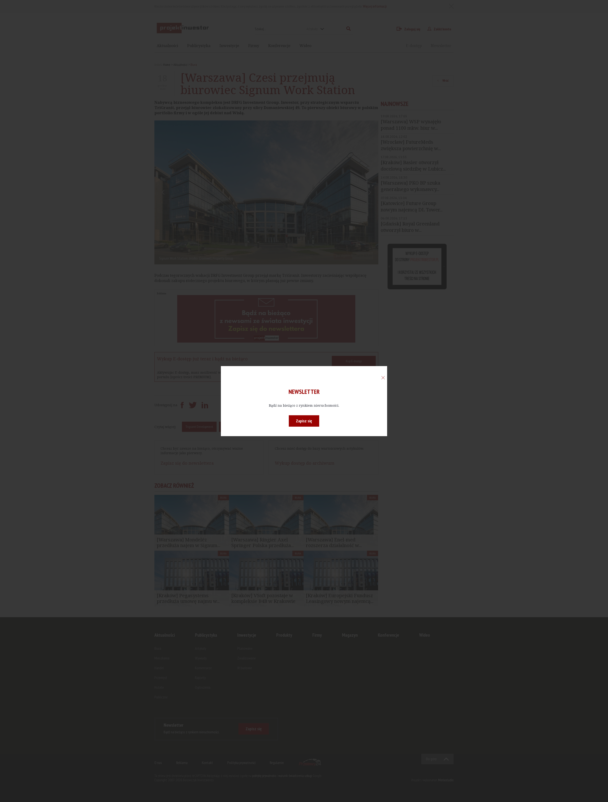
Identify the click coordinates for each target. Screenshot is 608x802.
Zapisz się (304, 421)
